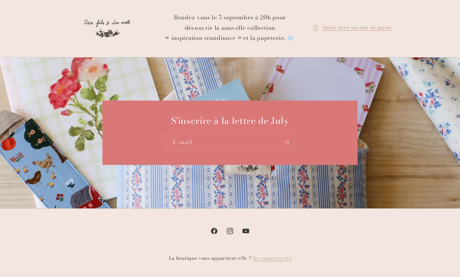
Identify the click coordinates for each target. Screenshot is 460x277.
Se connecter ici (272, 258)
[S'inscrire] (286, 142)
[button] (352, 27)
